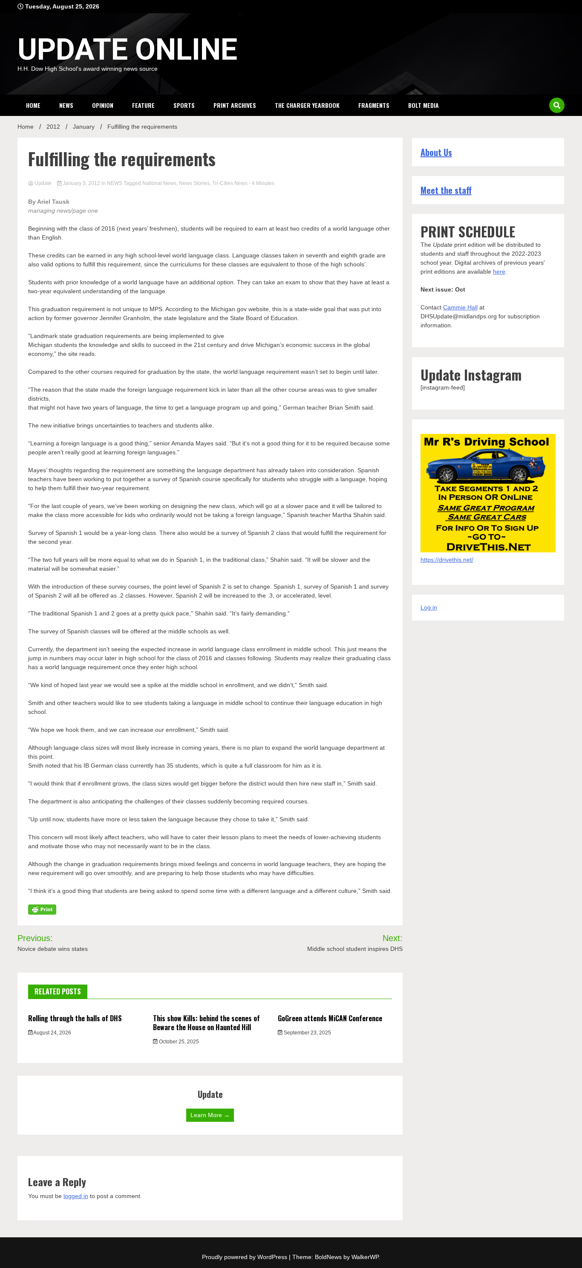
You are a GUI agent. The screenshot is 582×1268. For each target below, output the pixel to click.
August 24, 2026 (51, 1033)
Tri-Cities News (230, 183)
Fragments (373, 105)
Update (43, 183)
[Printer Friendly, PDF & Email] (42, 909)
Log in (429, 607)
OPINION (102, 105)
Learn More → (210, 1115)
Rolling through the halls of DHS (75, 1018)
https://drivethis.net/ (447, 559)
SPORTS (184, 105)
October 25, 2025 (178, 1042)
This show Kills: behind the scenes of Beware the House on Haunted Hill (206, 1022)
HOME (33, 105)
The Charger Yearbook (307, 105)
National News (159, 183)
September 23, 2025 (306, 1033)
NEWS (66, 105)
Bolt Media (423, 105)
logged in (75, 1196)
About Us (436, 152)
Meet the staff (446, 190)
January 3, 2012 (81, 183)
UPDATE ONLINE (127, 49)
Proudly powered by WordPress (245, 1257)
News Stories (194, 183)
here (499, 271)
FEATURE (143, 105)
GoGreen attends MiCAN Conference (330, 1018)
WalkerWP (365, 1257)
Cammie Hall (460, 307)
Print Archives (234, 105)
